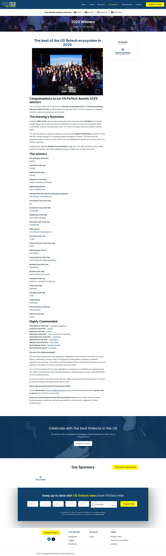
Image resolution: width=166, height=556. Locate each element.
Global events (126, 4)
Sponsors (100, 4)
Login (91, 537)
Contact (139, 4)
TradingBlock (53, 340)
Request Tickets (155, 4)
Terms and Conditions (119, 540)
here (38, 403)
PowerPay (66, 334)
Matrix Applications (49, 260)
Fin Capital (52, 348)
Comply (49, 331)
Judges (71, 540)
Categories (72, 537)
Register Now (129, 504)
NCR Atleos (54, 342)
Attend (91, 4)
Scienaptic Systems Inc (58, 326)
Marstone (51, 281)
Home (76, 27)
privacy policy (100, 514)
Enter (83, 4)
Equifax (49, 182)
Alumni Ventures (61, 194)
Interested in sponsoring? (125, 467)
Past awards (112, 4)
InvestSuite (57, 337)
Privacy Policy (116, 537)
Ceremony (72, 544)
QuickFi (50, 329)
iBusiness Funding (54, 345)
